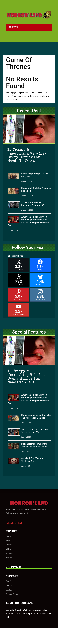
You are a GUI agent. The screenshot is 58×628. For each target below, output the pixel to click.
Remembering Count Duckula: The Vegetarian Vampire (36, 416)
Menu (15, 27)
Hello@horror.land (14, 523)
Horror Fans (18, 256)
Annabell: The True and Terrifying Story (32, 460)
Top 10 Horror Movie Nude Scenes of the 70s (34, 431)
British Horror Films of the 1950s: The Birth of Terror (34, 445)
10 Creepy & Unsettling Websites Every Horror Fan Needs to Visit (26, 155)
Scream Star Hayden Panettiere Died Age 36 (32, 204)
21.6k (10, 256)
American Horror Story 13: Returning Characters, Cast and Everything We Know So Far (28, 221)
